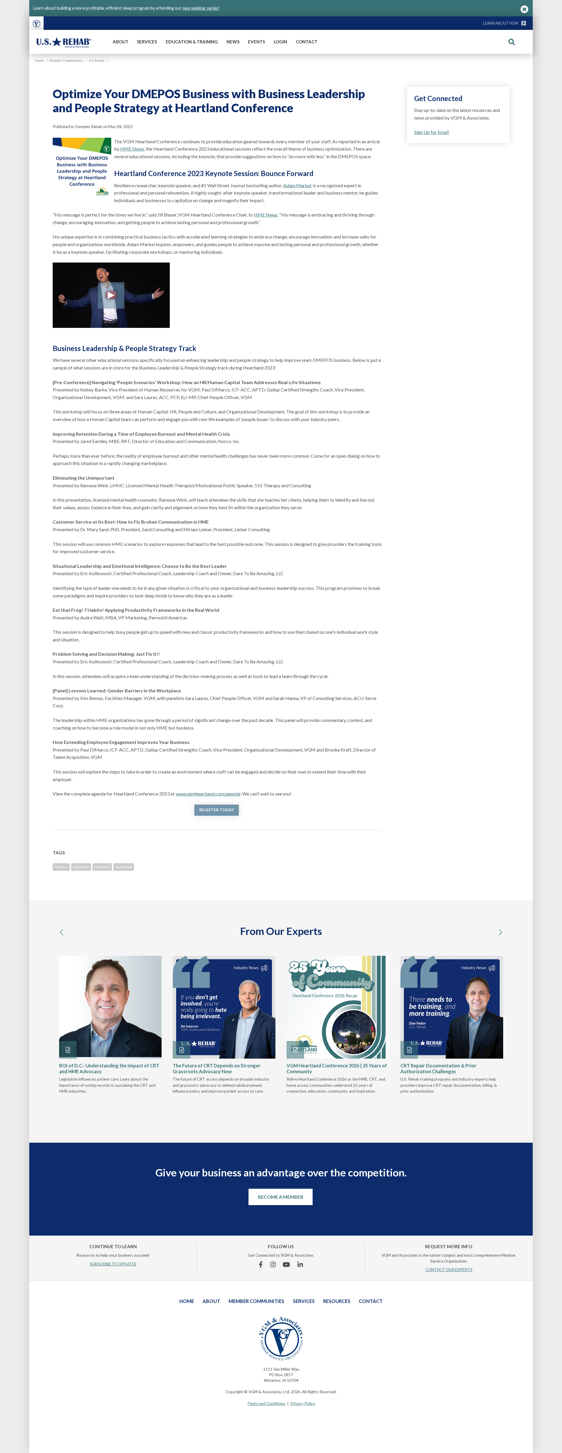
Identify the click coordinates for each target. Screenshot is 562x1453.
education (81, 867)
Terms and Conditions (266, 1403)
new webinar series (200, 8)
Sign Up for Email (431, 132)
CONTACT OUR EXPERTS (448, 1269)
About (120, 41)
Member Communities (256, 1301)
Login (280, 41)
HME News (132, 148)
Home (186, 1301)
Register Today (216, 810)
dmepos (61, 867)
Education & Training (192, 41)
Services (147, 41)
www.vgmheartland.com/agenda (208, 793)
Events (256, 41)
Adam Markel (297, 185)
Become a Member (280, 1197)
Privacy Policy (302, 1403)
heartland (102, 867)
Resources (336, 1301)
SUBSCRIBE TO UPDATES (113, 1264)
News (233, 41)
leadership (123, 867)
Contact (306, 41)
